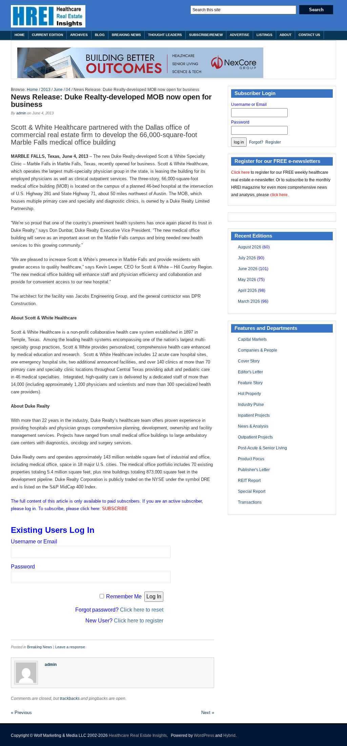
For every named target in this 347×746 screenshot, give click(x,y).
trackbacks (70, 698)
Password (23, 567)
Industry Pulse (251, 404)
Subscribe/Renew (206, 35)
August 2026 (249, 247)
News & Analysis (253, 426)
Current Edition (47, 35)
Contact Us (309, 35)
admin (21, 113)
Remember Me (124, 596)
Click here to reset (141, 610)
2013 (45, 89)
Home (20, 35)
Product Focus (251, 458)
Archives (79, 35)
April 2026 (247, 290)
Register (273, 142)
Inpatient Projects (254, 415)
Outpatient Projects (255, 437)
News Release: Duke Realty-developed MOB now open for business (111, 101)
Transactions (250, 502)
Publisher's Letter (254, 469)
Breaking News (126, 35)
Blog (100, 35)
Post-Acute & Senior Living (262, 448)
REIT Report (249, 480)
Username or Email (34, 541)
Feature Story (250, 382)
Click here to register (138, 620)
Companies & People (257, 350)
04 (68, 89)
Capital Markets (252, 339)
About (285, 35)
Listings (264, 35)
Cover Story (249, 361)
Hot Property (249, 393)
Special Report (251, 491)
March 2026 (249, 301)
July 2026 (247, 258)
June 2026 (248, 268)
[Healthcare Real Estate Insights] (48, 16)
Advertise (239, 35)
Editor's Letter (250, 372)
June (58, 89)
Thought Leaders (165, 35)
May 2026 (247, 279)
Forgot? (256, 142)
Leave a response (70, 647)
